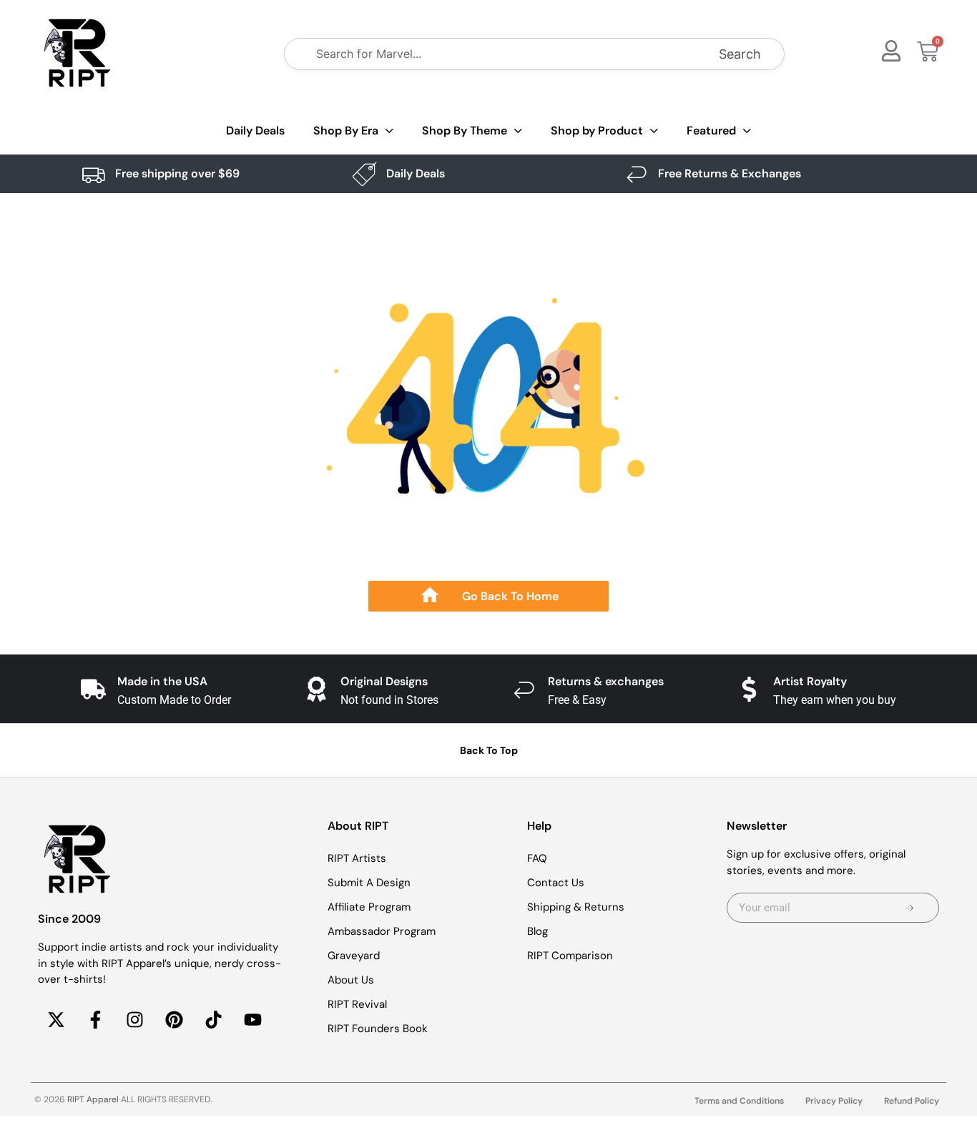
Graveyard (354, 955)
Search (740, 54)
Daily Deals (255, 130)
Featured (711, 130)
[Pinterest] (174, 1020)
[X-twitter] (56, 1020)
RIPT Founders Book (378, 1028)
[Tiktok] (213, 1020)
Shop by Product (597, 130)
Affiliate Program (369, 907)
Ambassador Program (382, 931)
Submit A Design (369, 883)
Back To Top (489, 750)
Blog (537, 931)
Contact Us (555, 883)
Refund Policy (911, 1101)
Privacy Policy (834, 1101)
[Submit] (909, 907)
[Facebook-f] (95, 1020)
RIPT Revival (357, 1004)
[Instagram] (134, 1020)
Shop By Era (345, 130)
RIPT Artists (357, 858)
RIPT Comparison (570, 955)
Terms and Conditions (739, 1101)
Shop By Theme (464, 130)
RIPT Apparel (93, 1099)
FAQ (537, 858)
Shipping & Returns (575, 907)
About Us (351, 980)
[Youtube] (252, 1020)
